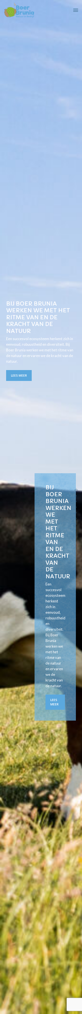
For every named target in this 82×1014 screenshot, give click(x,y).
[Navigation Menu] (75, 10)
